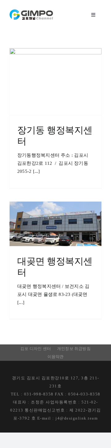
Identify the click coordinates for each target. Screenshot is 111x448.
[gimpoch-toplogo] (31, 11)
